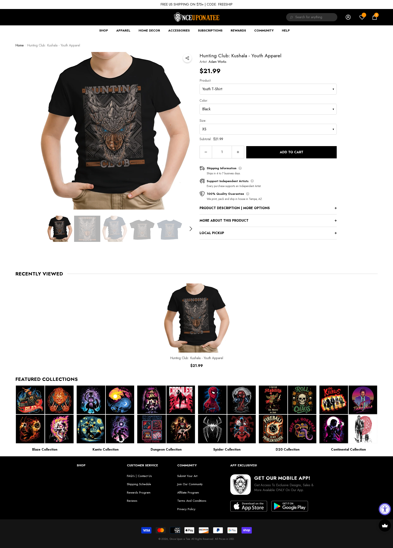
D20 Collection (287, 449)
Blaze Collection (44, 449)
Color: (204, 100)
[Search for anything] (290, 17)
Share (187, 58)
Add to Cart (291, 152)
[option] (114, 131)
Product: (205, 80)
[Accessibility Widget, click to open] (385, 509)
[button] (375, 17)
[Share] (187, 58)
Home (19, 45)
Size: (203, 120)
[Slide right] (190, 228)
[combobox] (316, 17)
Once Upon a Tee (179, 539)
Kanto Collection (106, 449)
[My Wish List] (362, 17)
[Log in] (348, 17)
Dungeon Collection (166, 449)
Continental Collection (348, 449)
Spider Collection (227, 449)
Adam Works (217, 61)
